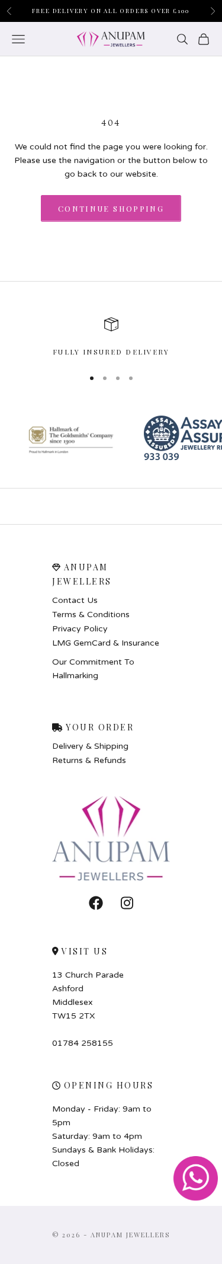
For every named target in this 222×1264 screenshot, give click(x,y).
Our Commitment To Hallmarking (93, 669)
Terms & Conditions (91, 614)
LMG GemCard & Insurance (105, 643)
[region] (111, 337)
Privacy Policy (80, 629)
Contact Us (75, 600)
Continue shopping (111, 208)
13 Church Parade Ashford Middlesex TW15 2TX (88, 995)
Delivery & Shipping (90, 746)
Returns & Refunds (89, 760)
